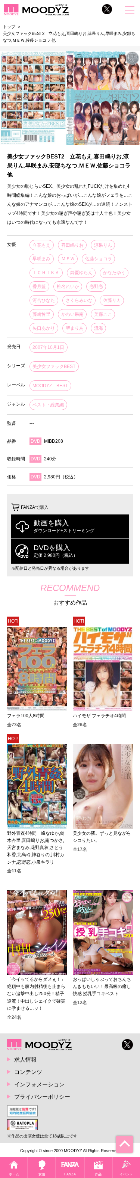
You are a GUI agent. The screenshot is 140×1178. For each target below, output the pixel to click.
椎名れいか (68, 286)
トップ (9, 26)
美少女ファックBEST (53, 366)
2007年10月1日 (48, 347)
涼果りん (103, 245)
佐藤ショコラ (98, 258)
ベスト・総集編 (48, 404)
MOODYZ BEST (50, 385)
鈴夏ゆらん (81, 272)
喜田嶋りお (72, 245)
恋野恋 (96, 286)
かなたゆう (114, 272)
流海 (98, 328)
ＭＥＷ (68, 258)
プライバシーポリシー (42, 1097)
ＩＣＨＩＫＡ (45, 272)
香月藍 (39, 286)
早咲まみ (41, 258)
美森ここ (103, 314)
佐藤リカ (112, 300)
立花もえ (41, 245)
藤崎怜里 (41, 314)
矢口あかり (43, 328)
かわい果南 (72, 314)
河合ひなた (43, 300)
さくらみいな (79, 300)
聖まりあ (75, 328)
